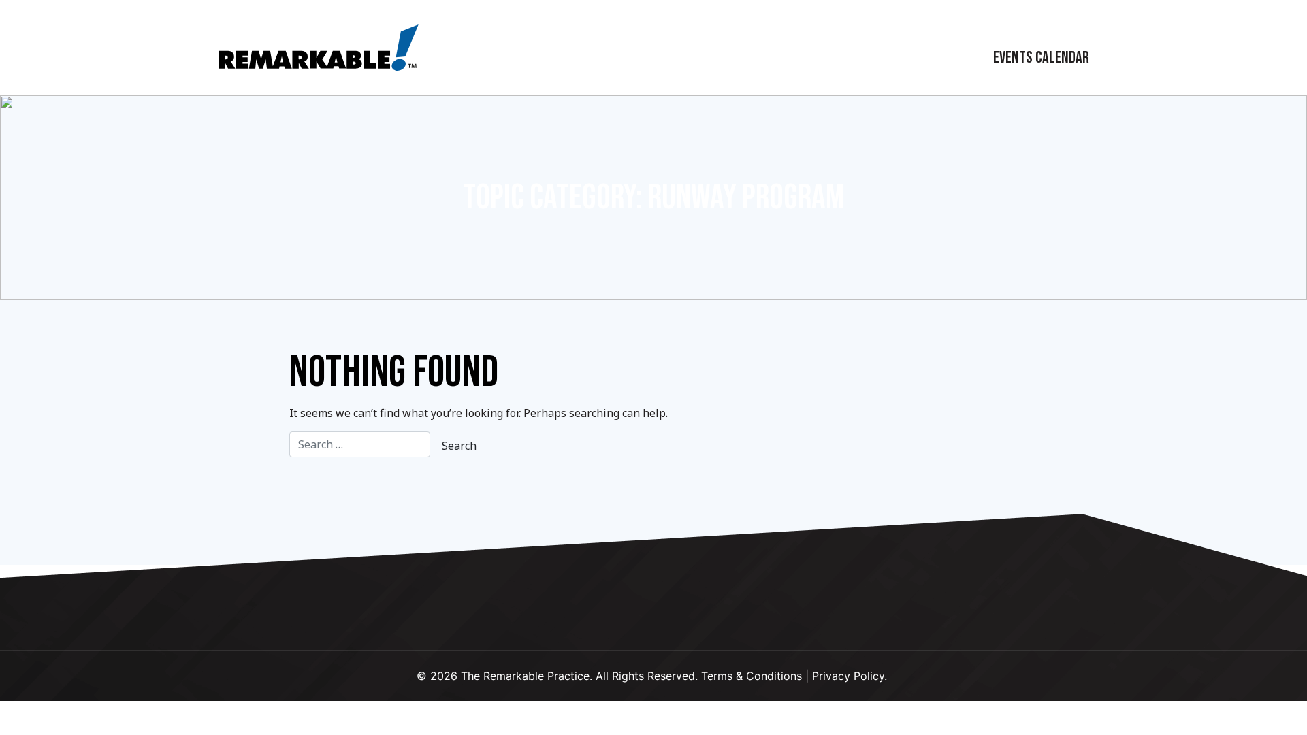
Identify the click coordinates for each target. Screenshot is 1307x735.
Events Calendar (1041, 57)
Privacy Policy (848, 676)
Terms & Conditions (751, 676)
